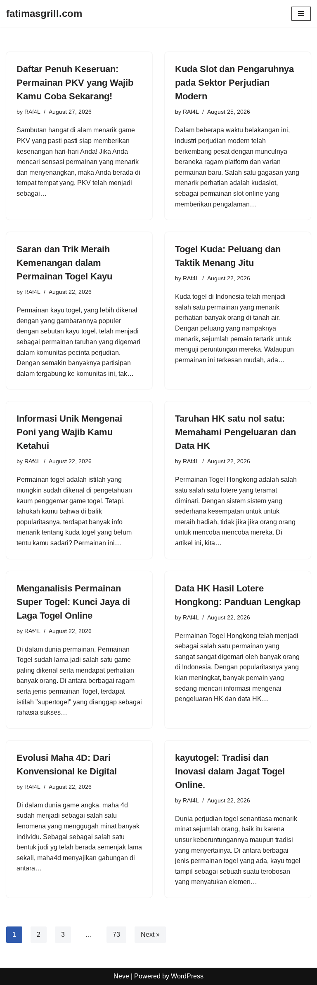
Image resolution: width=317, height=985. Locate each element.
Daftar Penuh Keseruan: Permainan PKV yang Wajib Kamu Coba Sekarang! (75, 82)
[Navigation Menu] (301, 14)
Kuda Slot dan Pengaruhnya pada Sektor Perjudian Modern (234, 82)
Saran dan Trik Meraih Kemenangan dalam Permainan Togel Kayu (64, 262)
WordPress (187, 976)
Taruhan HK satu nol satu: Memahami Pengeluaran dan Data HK (235, 432)
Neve (121, 976)
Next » (150, 934)
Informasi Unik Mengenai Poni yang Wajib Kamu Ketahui (69, 432)
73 (116, 934)
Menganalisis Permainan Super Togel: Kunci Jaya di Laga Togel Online (73, 602)
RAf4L (32, 111)
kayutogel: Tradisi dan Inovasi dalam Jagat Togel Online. (230, 771)
